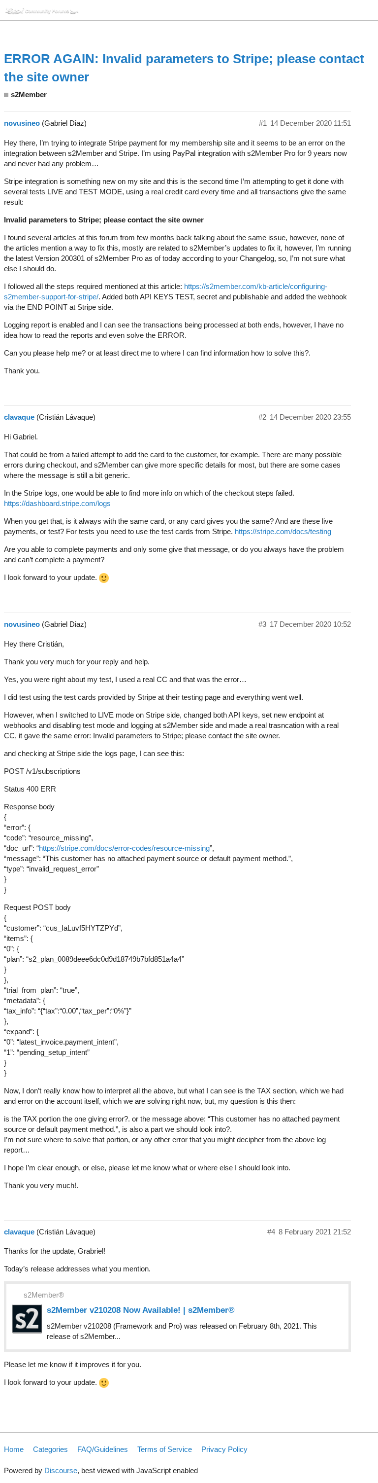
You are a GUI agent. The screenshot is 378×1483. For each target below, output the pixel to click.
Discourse (60, 1470)
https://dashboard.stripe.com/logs (57, 503)
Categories (50, 1449)
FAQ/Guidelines (102, 1449)
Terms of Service (164, 1449)
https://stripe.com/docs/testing (283, 531)
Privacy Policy (224, 1449)
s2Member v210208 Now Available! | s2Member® (141, 1310)
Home (14, 1449)
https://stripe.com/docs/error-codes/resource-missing (124, 848)
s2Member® (44, 1295)
